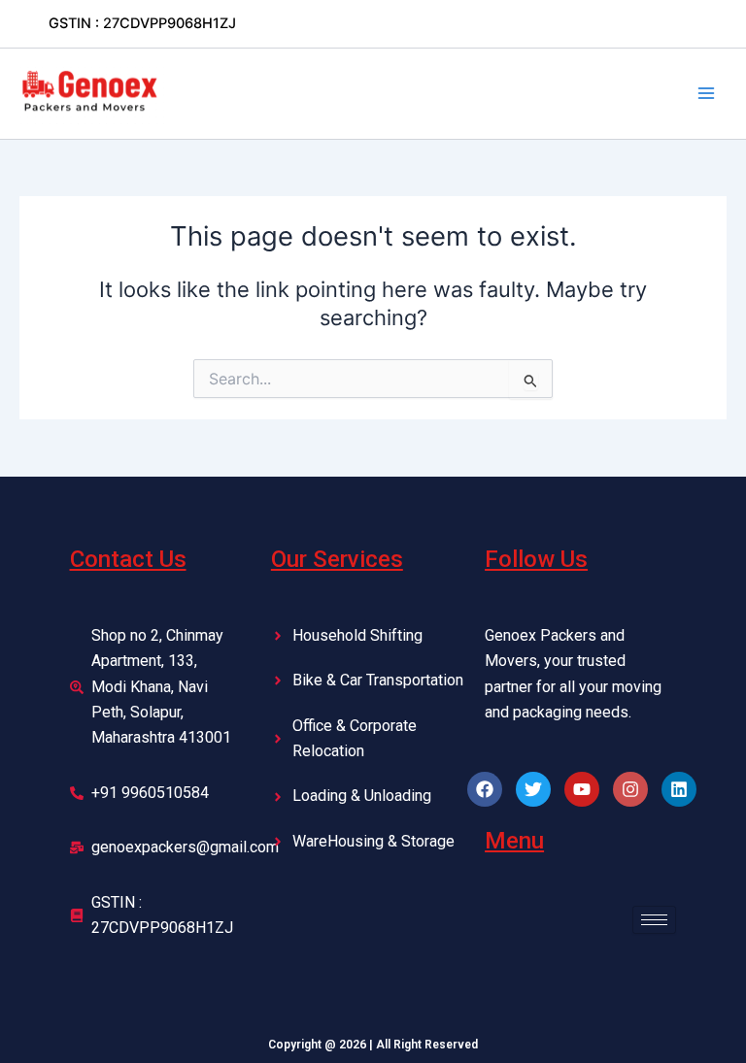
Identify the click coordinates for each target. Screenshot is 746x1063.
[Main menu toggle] (706, 93)
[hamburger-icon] (654, 920)
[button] (142, 24)
